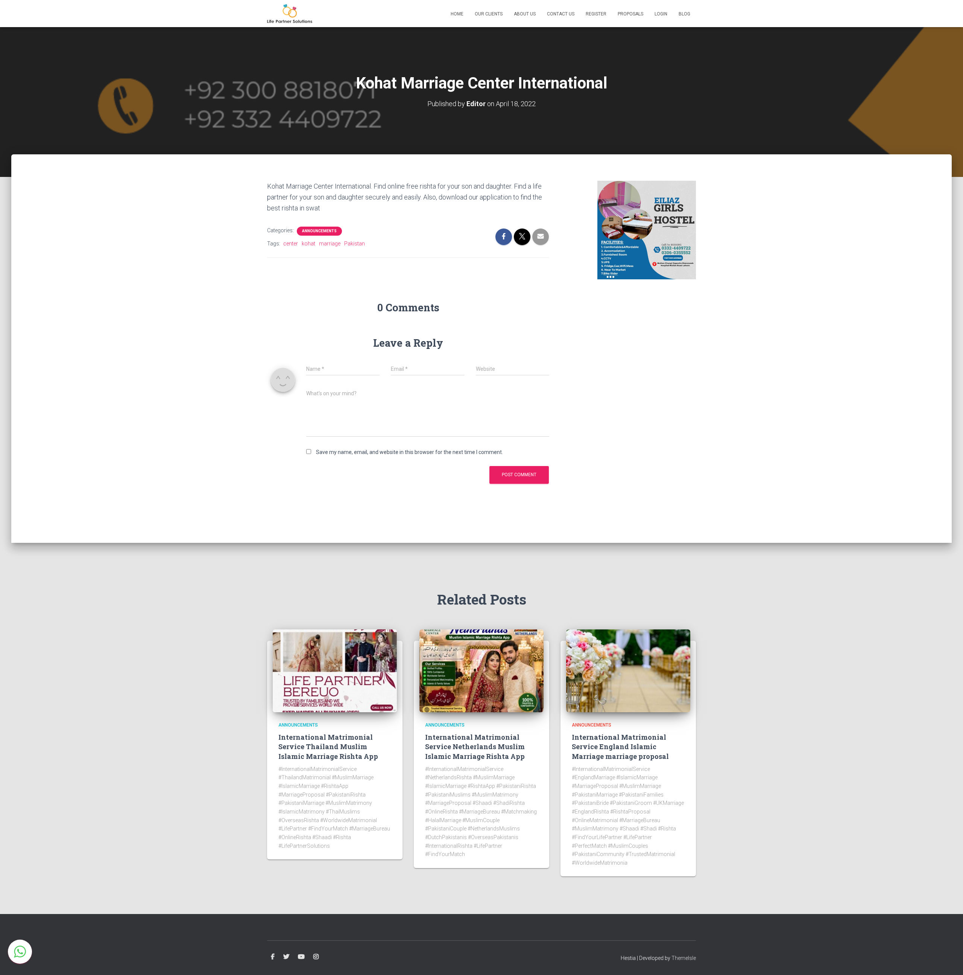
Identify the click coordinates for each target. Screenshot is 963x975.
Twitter (286, 957)
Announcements (319, 231)
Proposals (630, 14)
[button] (20, 952)
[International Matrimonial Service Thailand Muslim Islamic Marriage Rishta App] (335, 670)
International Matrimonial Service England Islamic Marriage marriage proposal (620, 746)
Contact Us (560, 14)
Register (596, 14)
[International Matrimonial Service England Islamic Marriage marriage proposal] (628, 670)
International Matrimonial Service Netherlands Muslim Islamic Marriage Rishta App (475, 746)
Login (661, 14)
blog (684, 14)
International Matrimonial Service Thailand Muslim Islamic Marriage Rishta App (328, 746)
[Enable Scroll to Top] (948, 960)
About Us (525, 14)
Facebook (272, 957)
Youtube (301, 957)
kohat (308, 244)
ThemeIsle (683, 958)
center (290, 244)
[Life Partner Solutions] (289, 13)
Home (457, 14)
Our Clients (489, 14)
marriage (329, 244)
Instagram (316, 957)
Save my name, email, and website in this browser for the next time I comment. (409, 452)
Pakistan (354, 244)
